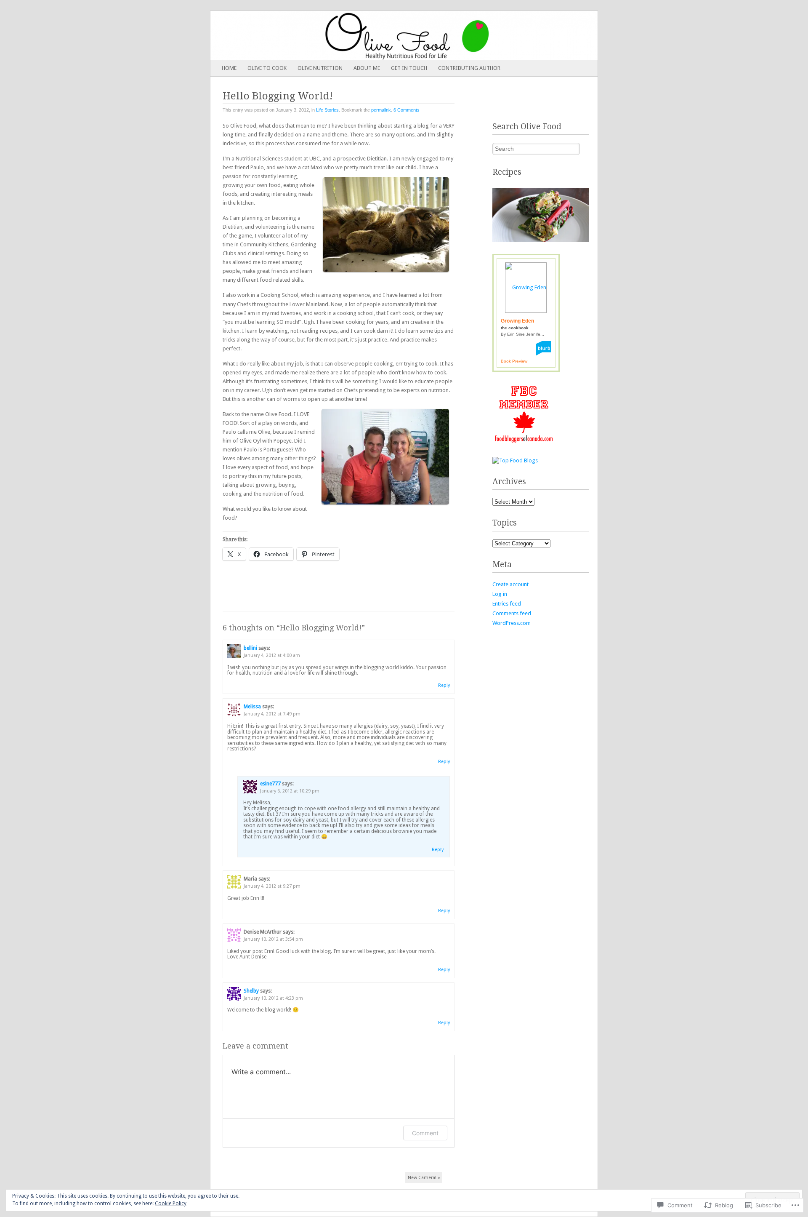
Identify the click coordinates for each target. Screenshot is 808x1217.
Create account (510, 584)
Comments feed (511, 613)
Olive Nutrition (320, 68)
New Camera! (424, 1177)
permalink (381, 109)
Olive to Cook (267, 68)
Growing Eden (517, 321)
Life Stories (327, 109)
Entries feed (506, 603)
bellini (250, 648)
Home (229, 68)
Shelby (251, 991)
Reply (444, 685)
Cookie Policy (170, 1203)
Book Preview (514, 361)
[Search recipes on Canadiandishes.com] (515, 460)
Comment (425, 1133)
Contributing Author (469, 68)
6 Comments (406, 109)
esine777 (270, 784)
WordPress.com (511, 623)
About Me (367, 68)
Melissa (252, 707)
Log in (499, 594)
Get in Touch (409, 68)
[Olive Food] (365, 35)
